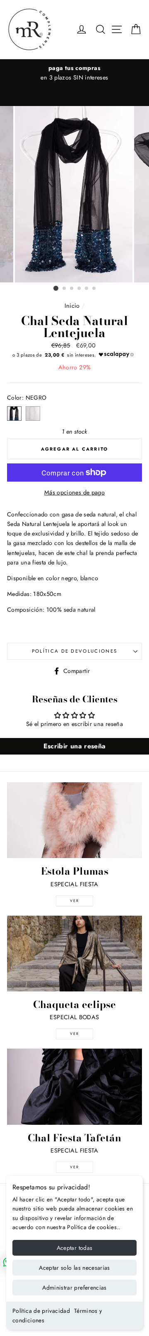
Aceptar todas (75, 1248)
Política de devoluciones (75, 651)
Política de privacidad (41, 1311)
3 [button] (72, 289)
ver (74, 900)
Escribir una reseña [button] (74, 746)
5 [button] (87, 289)
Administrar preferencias (74, 1287)
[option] (74, 194)
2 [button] (64, 289)
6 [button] (94, 289)
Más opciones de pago (74, 492)
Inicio (72, 305)
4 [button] (79, 289)
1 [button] (55, 288)
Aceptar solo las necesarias (74, 1268)
